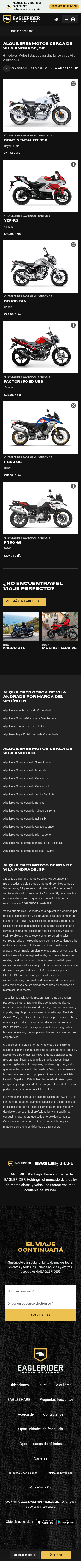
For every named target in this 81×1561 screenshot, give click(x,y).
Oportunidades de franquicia (40, 1429)
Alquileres (64, 1385)
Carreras (40, 1459)
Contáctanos (53, 1415)
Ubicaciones (19, 1385)
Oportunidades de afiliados (40, 1444)
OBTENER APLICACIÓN (64, 6)
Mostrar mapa (22, 1555)
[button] (40, 118)
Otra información (40, 1487)
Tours (42, 1385)
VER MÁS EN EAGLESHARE (24, 601)
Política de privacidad (60, 1473)
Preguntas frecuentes (57, 1400)
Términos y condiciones (23, 1473)
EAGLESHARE (18, 1400)
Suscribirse (40, 1315)
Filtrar (58, 1555)
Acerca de (26, 1415)
